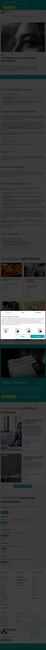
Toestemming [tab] (8, 312)
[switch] (17, 331)
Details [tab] (23, 312)
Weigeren (23, 336)
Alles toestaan (37, 336)
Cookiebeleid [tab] (38, 312)
